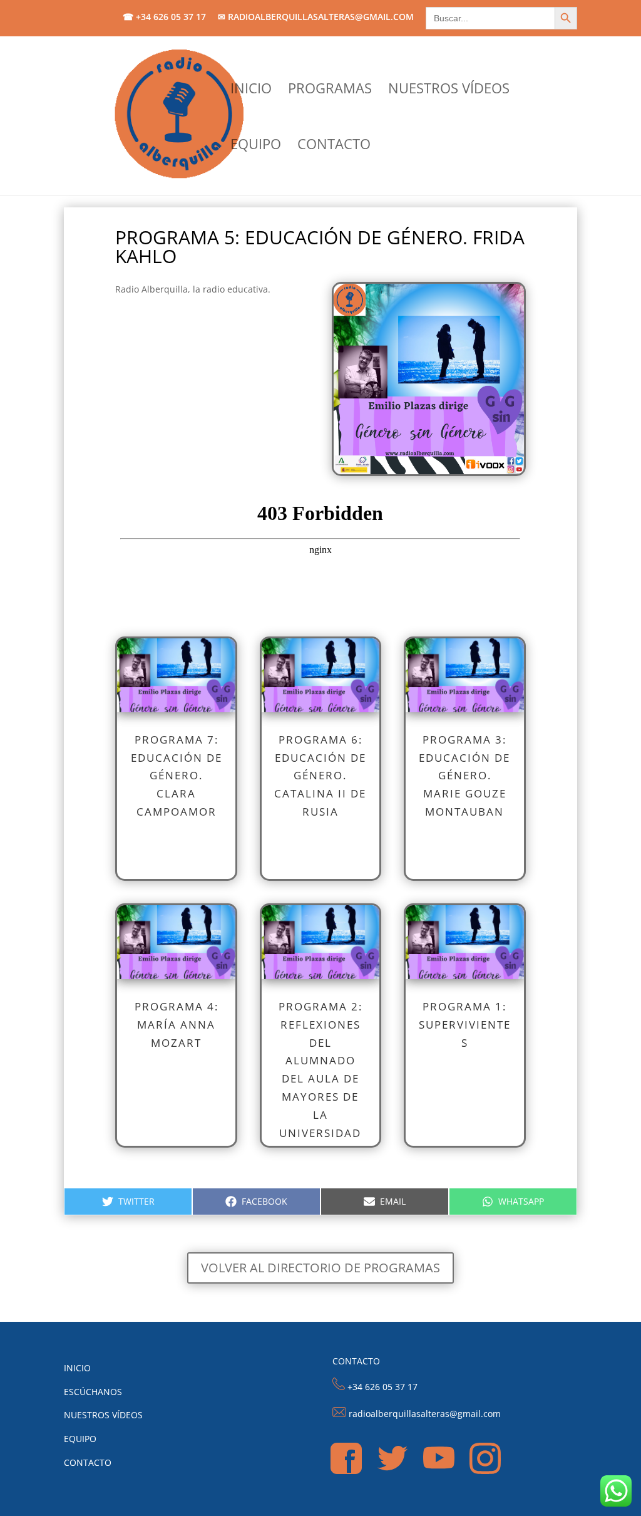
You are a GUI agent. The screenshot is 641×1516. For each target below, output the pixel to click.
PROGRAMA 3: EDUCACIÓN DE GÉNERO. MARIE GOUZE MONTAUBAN (464, 775)
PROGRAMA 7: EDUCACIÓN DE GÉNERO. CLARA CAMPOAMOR (176, 775)
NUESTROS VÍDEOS (449, 90)
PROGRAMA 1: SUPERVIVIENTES (465, 1024)
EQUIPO (255, 146)
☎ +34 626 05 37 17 (164, 18)
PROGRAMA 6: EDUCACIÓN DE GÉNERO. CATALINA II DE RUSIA (320, 775)
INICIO (251, 90)
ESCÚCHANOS (93, 1392)
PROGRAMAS (330, 90)
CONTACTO (334, 146)
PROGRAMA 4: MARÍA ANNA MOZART (176, 1024)
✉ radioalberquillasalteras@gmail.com (316, 18)
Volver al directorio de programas (320, 1267)
